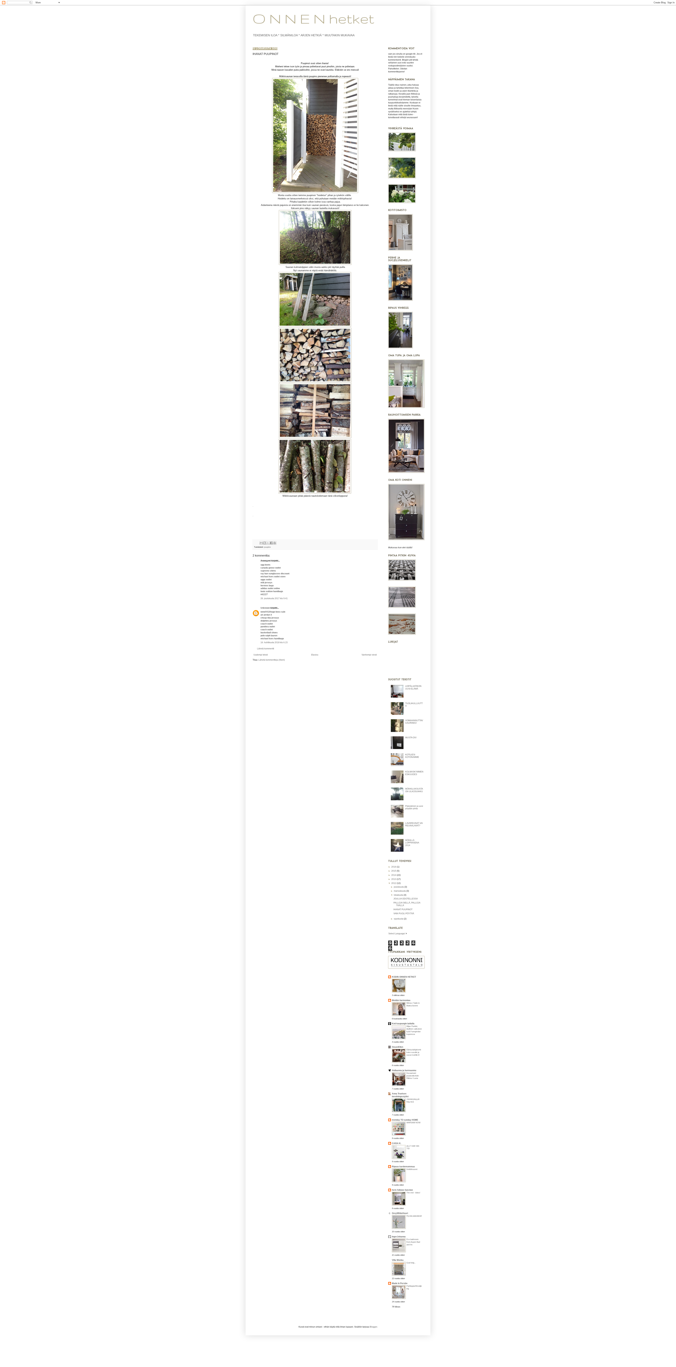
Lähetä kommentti (265, 648)
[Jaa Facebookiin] (271, 543)
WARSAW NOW (413, 1122)
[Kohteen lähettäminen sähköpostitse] (261, 543)
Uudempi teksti (261, 655)
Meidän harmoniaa (401, 1000)
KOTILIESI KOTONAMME (412, 755)
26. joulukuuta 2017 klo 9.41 (274, 598)
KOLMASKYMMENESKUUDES (414, 773)
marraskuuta (400, 891)
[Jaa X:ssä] (268, 543)
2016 (394, 867)
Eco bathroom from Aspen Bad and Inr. (413, 1242)
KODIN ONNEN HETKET (404, 977)
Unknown (265, 608)
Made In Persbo (399, 1283)
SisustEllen (397, 1047)
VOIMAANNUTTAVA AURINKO (414, 721)
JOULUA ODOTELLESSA (405, 898)
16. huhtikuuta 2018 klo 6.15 (274, 642)
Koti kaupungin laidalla (403, 1023)
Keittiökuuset (411, 1169)
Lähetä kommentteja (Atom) (271, 660)
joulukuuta (399, 887)
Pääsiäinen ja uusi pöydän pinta (414, 807)
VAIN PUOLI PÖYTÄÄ (403, 913)
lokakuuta (399, 895)
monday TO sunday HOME (405, 1120)
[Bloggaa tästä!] (264, 543)
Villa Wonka (397, 1260)
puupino (267, 547)
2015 (394, 871)
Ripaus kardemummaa (403, 1166)
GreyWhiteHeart (400, 1213)
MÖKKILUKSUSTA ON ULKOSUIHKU (414, 790)
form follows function (402, 1190)
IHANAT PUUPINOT (402, 909)
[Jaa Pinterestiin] (274, 543)
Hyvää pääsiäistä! (414, 1216)
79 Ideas (396, 1307)
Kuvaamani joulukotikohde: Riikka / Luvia (412, 1075)
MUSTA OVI (410, 737)
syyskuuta (399, 919)
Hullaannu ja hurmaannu (404, 1070)
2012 (394, 883)
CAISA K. (396, 1143)
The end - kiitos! (413, 1193)
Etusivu (314, 655)
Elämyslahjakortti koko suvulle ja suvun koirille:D (413, 1052)
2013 (394, 879)
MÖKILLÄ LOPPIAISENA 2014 (412, 843)
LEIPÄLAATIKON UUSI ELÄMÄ (413, 687)
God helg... (411, 1263)
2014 (394, 875)
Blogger (373, 1327)
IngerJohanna (399, 1236)
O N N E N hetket (313, 18)
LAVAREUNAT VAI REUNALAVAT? (414, 824)
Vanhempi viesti (369, 655)
